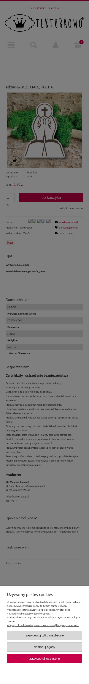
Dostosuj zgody (44, 647)
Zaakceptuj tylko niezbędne (44, 635)
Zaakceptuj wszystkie (44, 658)
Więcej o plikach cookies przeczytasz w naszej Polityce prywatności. (43, 625)
